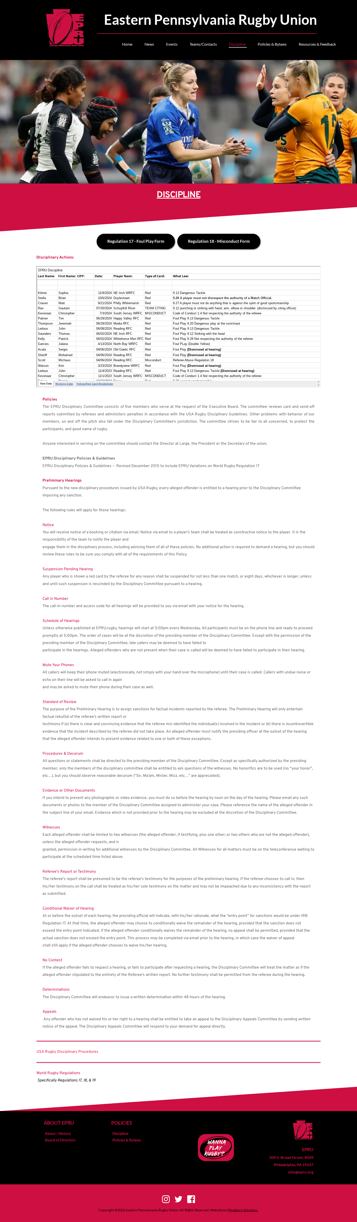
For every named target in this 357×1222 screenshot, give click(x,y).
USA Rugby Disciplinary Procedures (67, 1051)
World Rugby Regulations (58, 1073)
